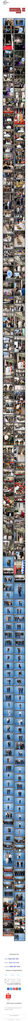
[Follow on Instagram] (14, 989)
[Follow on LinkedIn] (20, 989)
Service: (12, 975)
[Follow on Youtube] (17, 989)
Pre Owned (20, 10)
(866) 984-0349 (14, 966)
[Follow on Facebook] (8, 989)
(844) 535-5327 (13, 959)
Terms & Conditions (11, 1019)
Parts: (18, 975)
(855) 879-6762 (13, 963)
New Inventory (14, 10)
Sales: (6, 975)
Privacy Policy (18, 1019)
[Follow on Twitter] (11, 989)
